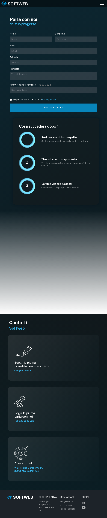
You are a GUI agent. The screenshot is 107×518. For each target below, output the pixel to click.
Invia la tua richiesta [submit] (53, 107)
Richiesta (14, 69)
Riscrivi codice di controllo (23, 85)
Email (12, 45)
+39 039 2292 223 (68, 505)
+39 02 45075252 (67, 509)
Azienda (14, 57)
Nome (13, 34)
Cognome (60, 34)
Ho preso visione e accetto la (34, 99)
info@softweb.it (66, 502)
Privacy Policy (49, 99)
